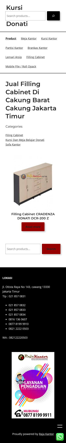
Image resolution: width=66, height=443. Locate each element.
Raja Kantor (46, 434)
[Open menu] (60, 426)
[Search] (53, 15)
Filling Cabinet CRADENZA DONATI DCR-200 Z (33, 216)
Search (51, 249)
